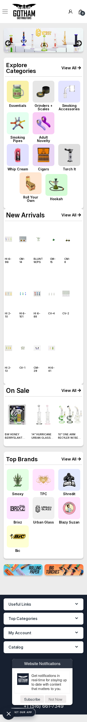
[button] (71, 68)
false (8, 43)
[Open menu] (5, 12)
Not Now (55, 699)
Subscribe (32, 699)
